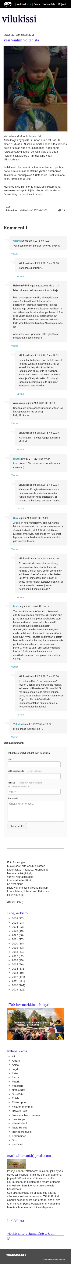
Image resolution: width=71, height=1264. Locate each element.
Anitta (15, 1064)
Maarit (16, 458)
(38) (18, 943)
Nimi (10, 758)
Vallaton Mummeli (22, 1106)
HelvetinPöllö (19, 1110)
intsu (16, 606)
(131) (18, 968)
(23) (18, 922)
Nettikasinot (22, 4)
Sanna (17, 240)
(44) (18, 952)
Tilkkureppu (19, 1102)
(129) (18, 989)
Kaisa (15, 1073)
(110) (18, 977)
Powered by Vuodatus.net (53, 1259)
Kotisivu (25, 784)
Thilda (15, 1098)
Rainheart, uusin (22, 1131)
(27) (18, 939)
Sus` (14, 1140)
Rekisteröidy (48, 4)
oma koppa (18, 1119)
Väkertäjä (17, 1085)
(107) (18, 985)
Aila (14, 1056)
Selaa (37, 4)
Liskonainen (19, 1136)
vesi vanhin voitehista (21, 40)
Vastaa (14, 253)
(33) (18, 947)
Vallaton (18, 724)
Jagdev (16, 1069)
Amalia (16, 1060)
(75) (18, 960)
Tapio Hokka (19, 1127)
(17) (18, 918)
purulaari (17, 1144)
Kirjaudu (62, 4)
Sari (15, 518)
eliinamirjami (19, 1123)
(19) (18, 931)
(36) (18, 935)
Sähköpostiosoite (25, 770)
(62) (18, 956)
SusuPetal (18, 1094)
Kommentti (13, 798)
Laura (15, 1077)
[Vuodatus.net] (16, 1255)
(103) (18, 972)
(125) (18, 981)
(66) (18, 964)
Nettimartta (18, 1090)
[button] (30, 4)
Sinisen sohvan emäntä (26, 1115)
